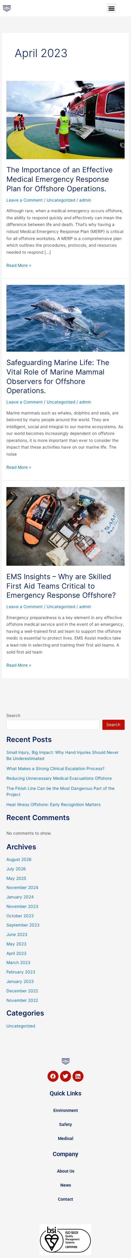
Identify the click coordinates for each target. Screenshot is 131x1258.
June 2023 (16, 934)
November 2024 (22, 887)
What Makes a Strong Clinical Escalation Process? (55, 768)
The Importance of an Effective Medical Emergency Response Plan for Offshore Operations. (59, 179)
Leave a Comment (24, 200)
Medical (65, 1138)
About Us (65, 1171)
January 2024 (20, 896)
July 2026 (16, 868)
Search (13, 715)
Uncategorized (61, 200)
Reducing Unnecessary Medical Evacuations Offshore (59, 778)
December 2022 (22, 990)
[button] (111, 8)
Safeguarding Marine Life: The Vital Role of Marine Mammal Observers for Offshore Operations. (57, 376)
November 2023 (22, 906)
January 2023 (20, 981)
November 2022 (22, 1000)
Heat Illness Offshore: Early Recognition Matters (53, 804)
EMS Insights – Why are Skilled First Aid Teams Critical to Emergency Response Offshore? (61, 586)
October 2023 (20, 915)
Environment (65, 1110)
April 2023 (16, 953)
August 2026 (19, 859)
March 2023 (18, 962)
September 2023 (23, 925)
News (65, 1185)
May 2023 (16, 943)
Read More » (18, 265)
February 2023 (20, 971)
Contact (65, 1199)
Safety (65, 1124)
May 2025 (16, 878)
